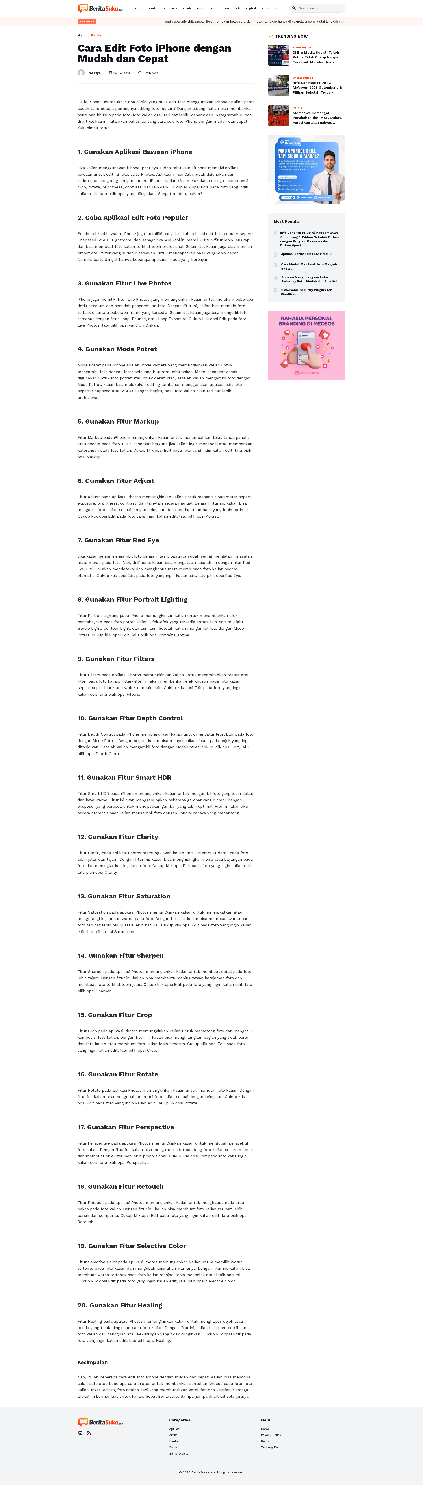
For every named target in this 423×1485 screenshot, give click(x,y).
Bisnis (187, 8)
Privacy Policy (271, 1435)
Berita (153, 8)
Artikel (173, 1435)
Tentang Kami (271, 1447)
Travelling (269, 8)
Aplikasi (225, 8)
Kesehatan (205, 8)
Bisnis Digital (246, 8)
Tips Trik (170, 8)
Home (139, 8)
